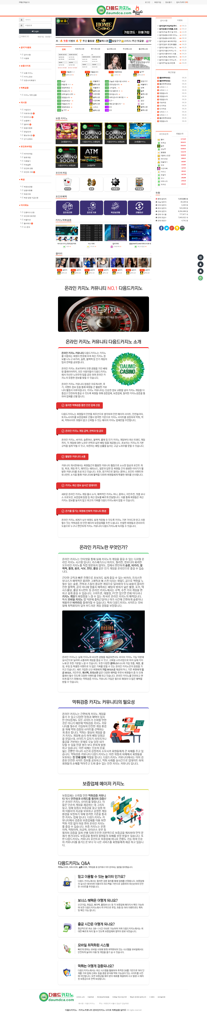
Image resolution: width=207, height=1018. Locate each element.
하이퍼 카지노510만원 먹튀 (66, 244)
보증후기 (27, 121)
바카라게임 (28, 154)
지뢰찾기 (27, 161)
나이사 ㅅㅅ (163, 112)
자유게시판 (29, 113)
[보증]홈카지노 (140, 142)
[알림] (200, 271)
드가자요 (162, 106)
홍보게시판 (29, 135)
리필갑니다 (92, 72)
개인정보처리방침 (103, 997)
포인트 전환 (28, 168)
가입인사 (27, 110)
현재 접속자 (162, 199)
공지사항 (27, 55)
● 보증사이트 (25, 66)
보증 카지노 (28, 73)
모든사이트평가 (30, 80)
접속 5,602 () (182, 2)
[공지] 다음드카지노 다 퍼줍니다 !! (172, 51)
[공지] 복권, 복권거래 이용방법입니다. (173, 57)
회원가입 (157, 2)
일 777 (139, 72)
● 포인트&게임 (25, 146)
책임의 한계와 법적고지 (138, 997)
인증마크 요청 (29, 212)
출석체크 (28, 223)
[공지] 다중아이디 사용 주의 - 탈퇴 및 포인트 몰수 (177, 54)
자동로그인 (25, 36)
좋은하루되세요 (164, 84)
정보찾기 (168, 2)
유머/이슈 (28, 117)
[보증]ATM (91, 165)
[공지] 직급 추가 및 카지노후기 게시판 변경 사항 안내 (179, 32)
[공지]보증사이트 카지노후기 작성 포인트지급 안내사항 (180, 35)
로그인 (147, 2)
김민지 (62, 270)
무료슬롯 (27, 165)
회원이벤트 (28, 128)
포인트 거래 (29, 172)
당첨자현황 (28, 190)
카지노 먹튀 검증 (30, 95)
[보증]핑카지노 (66, 142)
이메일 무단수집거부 (119, 997)
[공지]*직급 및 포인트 (167, 63)
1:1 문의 (27, 227)
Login (36, 31)
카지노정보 (28, 77)
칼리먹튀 (116, 244)
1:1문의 (151, 997)
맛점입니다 (163, 93)
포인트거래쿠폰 (30, 216)
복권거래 (27, 194)
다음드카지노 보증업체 (91, 142)
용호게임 (27, 157)
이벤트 (26, 58)
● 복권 (22, 179)
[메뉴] (200, 257)
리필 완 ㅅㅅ (68, 72)
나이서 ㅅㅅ (163, 87)
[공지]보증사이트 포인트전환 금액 (172, 38)
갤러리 (27, 124)
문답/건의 (27, 132)
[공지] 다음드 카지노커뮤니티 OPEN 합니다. (175, 60)
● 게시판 (23, 102)
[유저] (200, 264)
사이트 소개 (80, 997)
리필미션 (27, 220)
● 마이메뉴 (24, 205)
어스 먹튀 (91, 244)
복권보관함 (28, 187)
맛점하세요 (116, 72)
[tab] (64, 49)
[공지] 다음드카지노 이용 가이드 (171, 48)
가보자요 (162, 103)
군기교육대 (28, 139)
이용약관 (91, 997)
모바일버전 (161, 997)
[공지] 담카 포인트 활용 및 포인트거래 (173, 44)
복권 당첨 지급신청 (31, 198)
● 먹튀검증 (24, 88)
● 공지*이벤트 (25, 47)
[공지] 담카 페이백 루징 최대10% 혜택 (173, 41)
